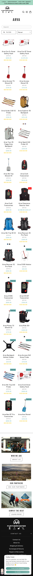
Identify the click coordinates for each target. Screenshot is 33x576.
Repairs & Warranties (16, 552)
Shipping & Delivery (16, 546)
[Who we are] (16, 444)
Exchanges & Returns (16, 549)
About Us (16, 459)
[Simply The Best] (16, 499)
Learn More (16, 514)
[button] (8, 60)
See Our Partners (16, 487)
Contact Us (16, 533)
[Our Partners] (16, 472)
